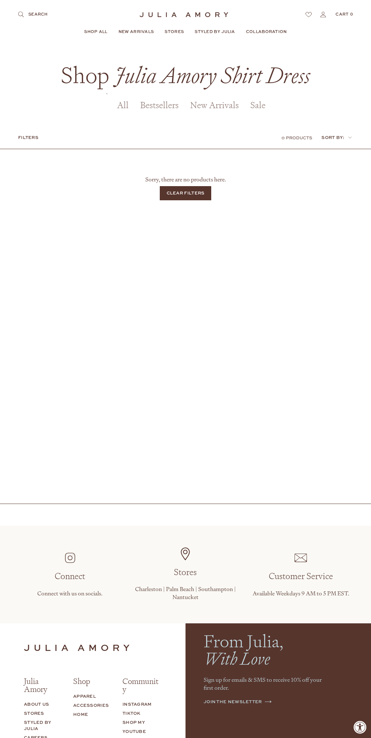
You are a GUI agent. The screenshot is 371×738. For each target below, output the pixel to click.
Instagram (137, 704)
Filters (28, 137)
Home (80, 714)
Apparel (84, 696)
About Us (36, 704)
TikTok (131, 713)
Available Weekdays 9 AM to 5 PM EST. (301, 593)
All (123, 105)
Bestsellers (159, 105)
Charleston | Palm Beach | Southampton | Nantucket (185, 593)
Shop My (133, 722)
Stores (34, 713)
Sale (258, 105)
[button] (96, 32)
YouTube (134, 731)
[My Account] (323, 14)
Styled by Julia (37, 725)
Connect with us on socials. (70, 593)
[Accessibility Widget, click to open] (360, 727)
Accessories (91, 705)
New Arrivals (214, 105)
